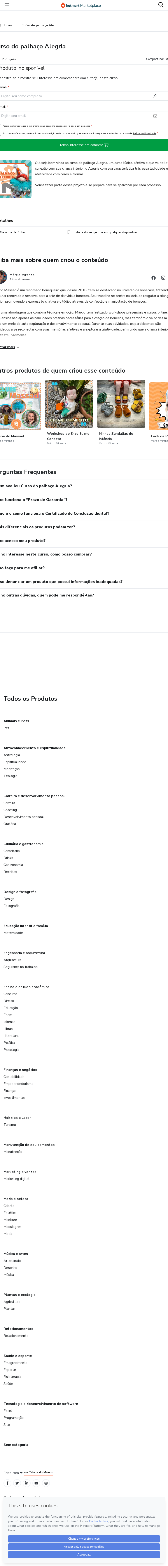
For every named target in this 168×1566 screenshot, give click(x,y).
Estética (10, 1212)
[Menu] (7, 5)
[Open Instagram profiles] (46, 1483)
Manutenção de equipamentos (29, 1144)
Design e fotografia (20, 892)
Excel (8, 1410)
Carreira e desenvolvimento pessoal (34, 796)
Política (9, 1042)
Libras (8, 1028)
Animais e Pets (16, 721)
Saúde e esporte (18, 1355)
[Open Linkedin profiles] (26, 1483)
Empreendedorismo (18, 1083)
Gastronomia (13, 864)
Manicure (10, 1219)
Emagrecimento (16, 1362)
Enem (8, 1014)
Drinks (8, 857)
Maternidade (13, 932)
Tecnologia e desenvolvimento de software (41, 1403)
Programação (14, 1417)
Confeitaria (12, 851)
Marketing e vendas (20, 1171)
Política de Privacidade (144, 133)
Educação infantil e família (26, 926)
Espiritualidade (15, 762)
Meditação (12, 769)
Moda (8, 1233)
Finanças (10, 1090)
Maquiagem (12, 1226)
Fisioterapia (12, 1376)
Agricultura (12, 1301)
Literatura (11, 1035)
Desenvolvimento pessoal (24, 817)
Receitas (10, 871)
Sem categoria (16, 1444)
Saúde (8, 1383)
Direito (9, 1001)
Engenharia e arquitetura (24, 953)
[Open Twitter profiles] (17, 1483)
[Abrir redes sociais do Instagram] (163, 278)
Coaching (10, 810)
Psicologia (11, 1049)
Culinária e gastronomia (24, 844)
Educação (11, 1007)
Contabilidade (14, 1076)
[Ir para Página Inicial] (83, 5)
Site (7, 1424)
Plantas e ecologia (19, 1294)
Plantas (10, 1308)
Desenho (10, 1267)
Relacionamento (16, 1335)
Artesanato (12, 1260)
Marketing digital (17, 1178)
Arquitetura (12, 960)
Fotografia (11, 905)
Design (9, 898)
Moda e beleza (16, 1198)
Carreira (9, 803)
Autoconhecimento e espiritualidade (35, 748)
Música (9, 1274)
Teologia (10, 776)
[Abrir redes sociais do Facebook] (153, 278)
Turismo (10, 1124)
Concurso (10, 994)
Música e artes (16, 1253)
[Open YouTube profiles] (36, 1483)
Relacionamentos (18, 1328)
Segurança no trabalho (21, 966)
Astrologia (12, 755)
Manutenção (13, 1151)
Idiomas (9, 1021)
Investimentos (15, 1097)
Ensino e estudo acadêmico (26, 987)
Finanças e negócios (20, 1069)
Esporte (10, 1369)
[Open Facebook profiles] (7, 1483)
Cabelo (9, 1205)
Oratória (10, 823)
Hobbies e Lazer (17, 1117)
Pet (6, 728)
